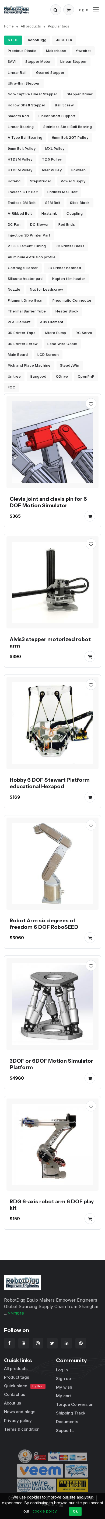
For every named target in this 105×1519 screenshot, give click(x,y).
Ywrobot (83, 50)
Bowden (78, 170)
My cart (63, 1395)
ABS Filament (51, 322)
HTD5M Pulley (20, 170)
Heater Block (66, 311)
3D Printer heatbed (64, 268)
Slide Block (80, 202)
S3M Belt (53, 202)
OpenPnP (86, 376)
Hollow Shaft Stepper (27, 105)
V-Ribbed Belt (20, 213)
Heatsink (49, 213)
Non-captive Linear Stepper (32, 94)
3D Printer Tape (22, 333)
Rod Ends (66, 224)
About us (12, 1403)
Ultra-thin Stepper (24, 83)
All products (31, 26)
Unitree (14, 376)
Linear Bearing (21, 126)
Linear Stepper (73, 61)
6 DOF (13, 40)
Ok (75, 1511)
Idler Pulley (52, 170)
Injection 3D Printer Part (29, 235)
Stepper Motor (38, 61)
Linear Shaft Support (56, 116)
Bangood (38, 376)
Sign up (63, 1378)
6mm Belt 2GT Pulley (70, 137)
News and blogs (19, 1411)
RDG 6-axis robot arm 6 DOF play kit (52, 1204)
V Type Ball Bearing (25, 137)
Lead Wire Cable (62, 344)
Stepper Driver (80, 94)
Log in (62, 1369)
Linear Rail (17, 72)
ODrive (62, 376)
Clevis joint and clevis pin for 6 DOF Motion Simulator (48, 502)
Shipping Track (70, 1413)
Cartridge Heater (23, 268)
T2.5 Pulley (52, 159)
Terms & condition (22, 1429)
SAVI (12, 61)
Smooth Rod (18, 116)
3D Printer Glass (69, 246)
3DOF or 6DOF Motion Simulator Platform (51, 1064)
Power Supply (73, 181)
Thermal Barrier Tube (27, 311)
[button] (55, 9)
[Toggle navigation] (96, 9)
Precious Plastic (22, 50)
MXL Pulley (55, 148)
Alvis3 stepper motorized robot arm (50, 642)
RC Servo (84, 333)
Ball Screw (64, 105)
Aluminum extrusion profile (32, 257)
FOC (12, 387)
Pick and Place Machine (29, 365)
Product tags (16, 1377)
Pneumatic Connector (72, 300)
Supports (65, 1430)
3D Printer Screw (23, 344)
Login (82, 9)
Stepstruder (40, 181)
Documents (67, 1421)
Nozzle (14, 289)
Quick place (23, 1385)
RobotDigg (37, 40)
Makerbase (56, 50)
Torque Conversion (74, 1404)
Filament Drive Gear (25, 300)
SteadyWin (69, 365)
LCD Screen (48, 354)
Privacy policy (18, 1420)
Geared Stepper (50, 72)
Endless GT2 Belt (23, 192)
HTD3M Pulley (20, 159)
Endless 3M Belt (22, 202)
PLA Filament (19, 322)
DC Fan (14, 224)
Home (9, 26)
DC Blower (39, 224)
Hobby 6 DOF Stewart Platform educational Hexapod (50, 783)
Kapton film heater (68, 278)
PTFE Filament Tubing (27, 246)
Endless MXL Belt (62, 192)
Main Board (18, 354)
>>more (15, 1313)
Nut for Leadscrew (46, 289)
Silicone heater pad (25, 278)
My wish (64, 1387)
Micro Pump (55, 333)
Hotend (14, 181)
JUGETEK (64, 40)
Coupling (74, 213)
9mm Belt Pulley (22, 148)
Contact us (14, 1394)
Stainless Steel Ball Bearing (67, 126)
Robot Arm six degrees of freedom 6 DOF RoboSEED (44, 923)
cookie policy (45, 1511)
